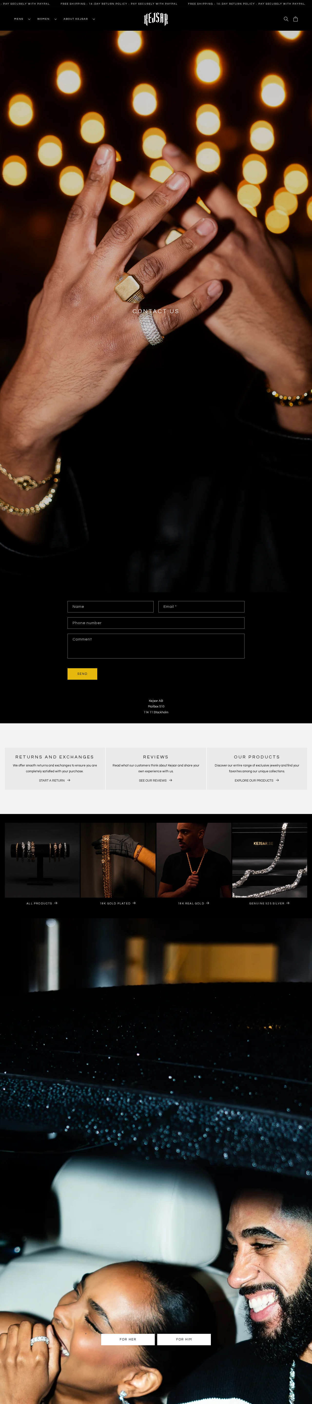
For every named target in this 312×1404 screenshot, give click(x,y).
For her (128, 1339)
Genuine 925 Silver (267, 903)
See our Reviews (152, 780)
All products (39, 903)
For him (184, 1339)
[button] (20, 19)
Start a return (52, 780)
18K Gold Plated (115, 903)
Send (82, 674)
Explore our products (254, 780)
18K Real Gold (191, 903)
